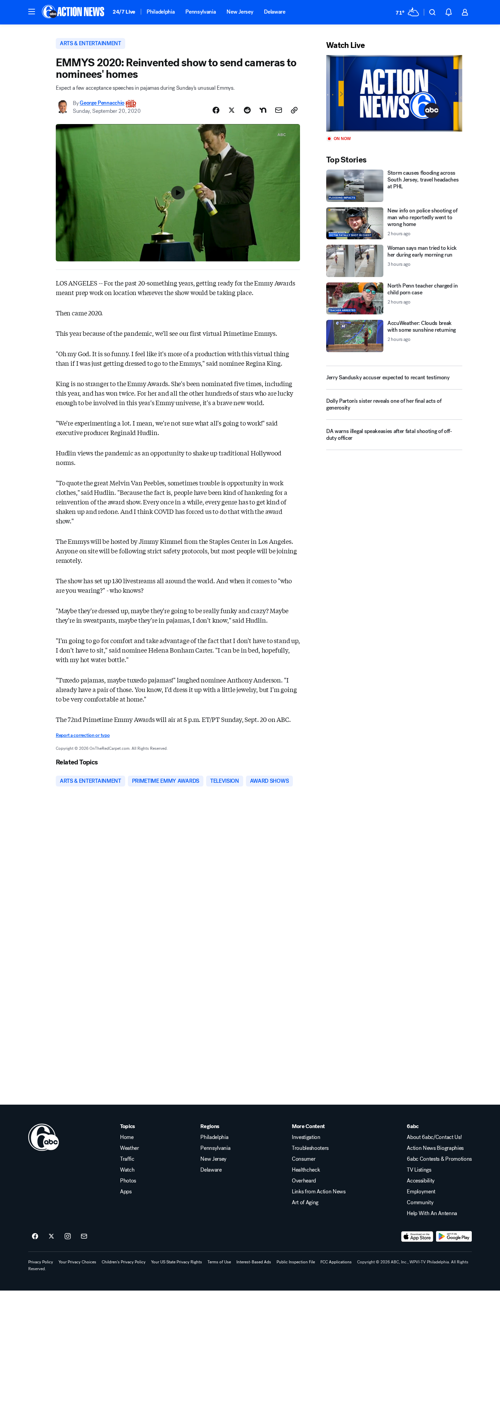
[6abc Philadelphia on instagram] (67, 1236)
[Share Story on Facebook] (216, 110)
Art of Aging (305, 1202)
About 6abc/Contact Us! (434, 1137)
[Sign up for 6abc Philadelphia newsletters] (84, 1236)
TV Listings (419, 1170)
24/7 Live (124, 11)
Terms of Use (219, 1262)
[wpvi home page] (43, 1137)
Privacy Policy (40, 1262)
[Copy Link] (294, 110)
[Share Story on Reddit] (247, 110)
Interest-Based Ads (253, 1262)
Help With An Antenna (432, 1213)
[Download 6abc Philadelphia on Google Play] (454, 1236)
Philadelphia (160, 11)
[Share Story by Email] (278, 110)
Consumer (303, 1159)
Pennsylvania (200, 11)
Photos (128, 1180)
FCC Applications (336, 1262)
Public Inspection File (296, 1262)
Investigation (306, 1137)
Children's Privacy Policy (124, 1262)
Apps (126, 1191)
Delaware (274, 11)
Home (127, 1137)
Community (420, 1202)
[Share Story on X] (231, 110)
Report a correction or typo (83, 735)
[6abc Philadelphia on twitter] (51, 1236)
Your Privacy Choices (77, 1262)
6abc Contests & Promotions (439, 1159)
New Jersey (240, 11)
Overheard (304, 1180)
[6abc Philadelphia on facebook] (35, 1236)
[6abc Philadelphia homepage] (73, 12)
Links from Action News (319, 1191)
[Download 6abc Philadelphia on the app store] (417, 1236)
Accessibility (421, 1180)
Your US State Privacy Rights (176, 1262)
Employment (421, 1191)
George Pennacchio (102, 103)
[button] (31, 11)
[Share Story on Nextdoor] (263, 110)
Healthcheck (306, 1170)
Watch (127, 1170)
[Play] (394, 93)
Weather (129, 1148)
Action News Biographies (435, 1148)
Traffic (127, 1159)
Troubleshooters (310, 1148)
